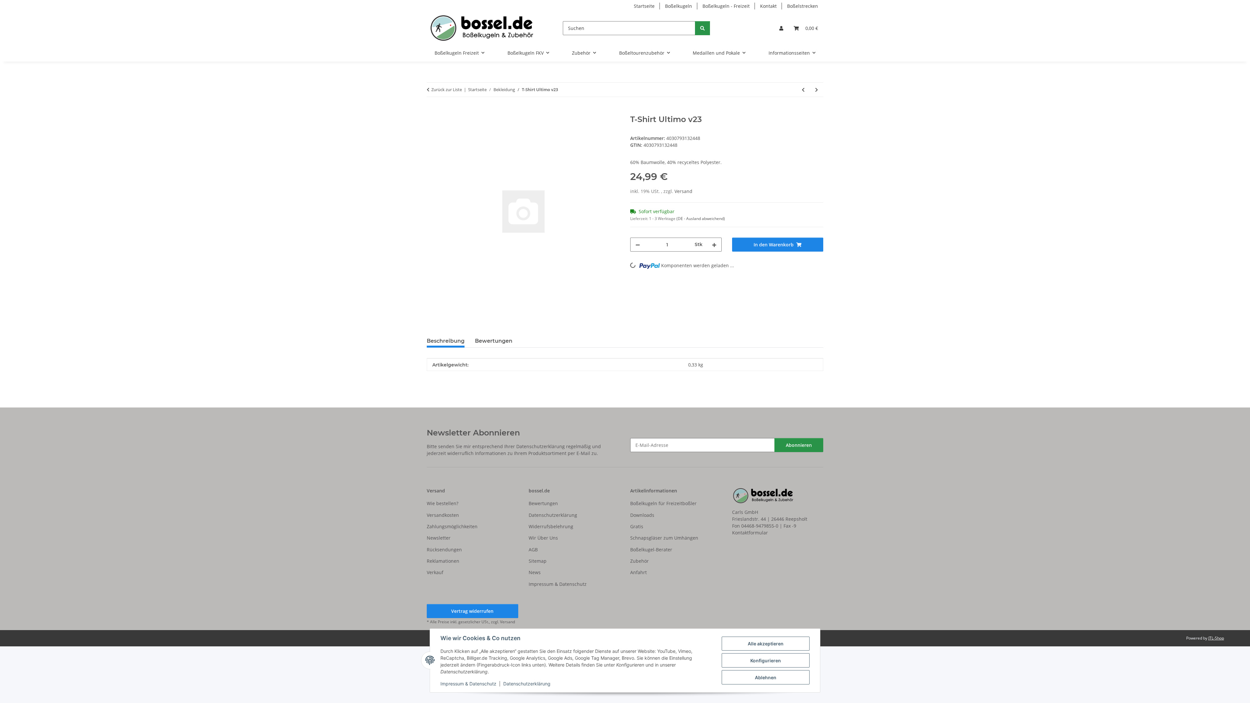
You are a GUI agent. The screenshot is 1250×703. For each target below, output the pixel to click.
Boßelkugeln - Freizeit (726, 6)
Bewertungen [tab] (493, 341)
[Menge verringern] (638, 244)
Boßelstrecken (802, 6)
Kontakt (768, 6)
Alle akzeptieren (766, 643)
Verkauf (435, 572)
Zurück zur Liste (446, 89)
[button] (781, 28)
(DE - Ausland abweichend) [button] (700, 218)
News (535, 572)
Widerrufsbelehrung (551, 526)
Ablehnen (765, 677)
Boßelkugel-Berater (651, 549)
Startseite (644, 6)
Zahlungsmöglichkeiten (452, 526)
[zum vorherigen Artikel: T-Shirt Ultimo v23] (803, 90)
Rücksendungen (444, 549)
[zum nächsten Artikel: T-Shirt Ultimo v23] (816, 90)
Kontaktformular (750, 533)
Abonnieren (799, 445)
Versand (683, 191)
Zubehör (639, 561)
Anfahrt (638, 572)
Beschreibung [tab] (446, 341)
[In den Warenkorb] (432, 111)
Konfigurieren (765, 660)
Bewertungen (543, 503)
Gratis (636, 526)
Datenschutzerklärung (526, 683)
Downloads (642, 515)
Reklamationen (443, 561)
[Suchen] (702, 28)
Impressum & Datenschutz (468, 683)
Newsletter (439, 538)
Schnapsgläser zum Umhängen (664, 538)
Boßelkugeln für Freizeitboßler (663, 503)
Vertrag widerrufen (472, 611)
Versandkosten (443, 515)
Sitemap (538, 561)
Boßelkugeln (678, 6)
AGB (533, 549)
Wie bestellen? (442, 503)
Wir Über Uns (543, 538)
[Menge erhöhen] (714, 244)
